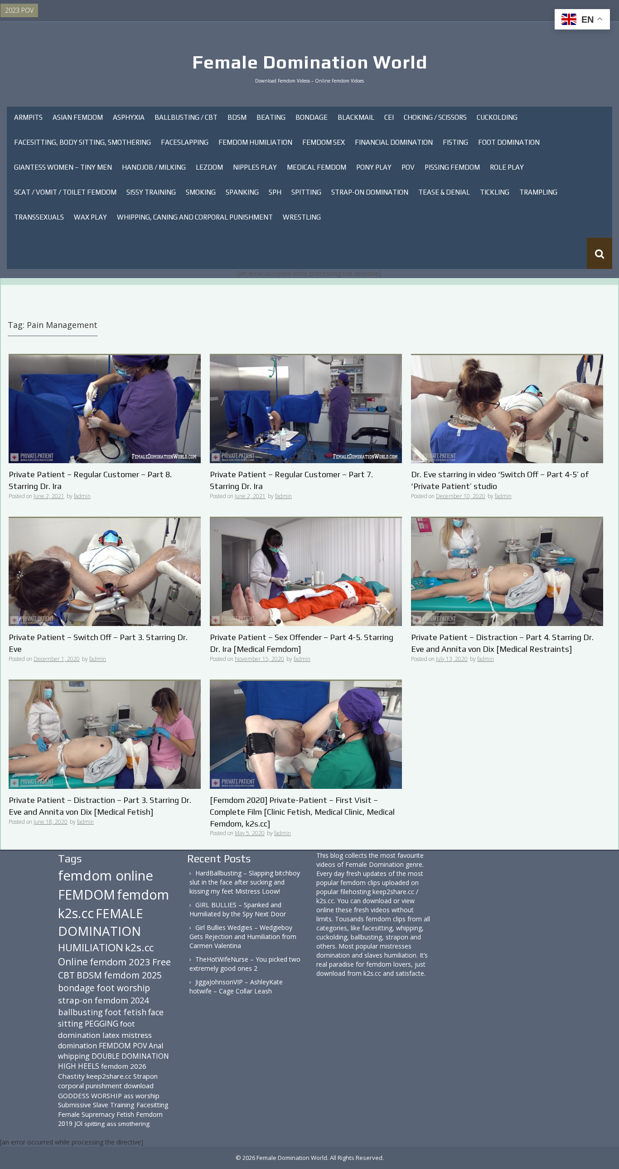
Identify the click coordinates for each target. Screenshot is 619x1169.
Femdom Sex (323, 142)
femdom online (105, 875)
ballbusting (80, 1012)
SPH (275, 192)
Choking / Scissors (435, 117)
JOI (78, 1123)
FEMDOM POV (123, 1046)
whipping (74, 1056)
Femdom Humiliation (255, 142)
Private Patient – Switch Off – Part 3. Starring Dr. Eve (98, 643)
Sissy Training (151, 192)
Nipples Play (255, 167)
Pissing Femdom (452, 167)
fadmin (82, 496)
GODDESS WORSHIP (90, 1095)
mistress (136, 1035)
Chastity (71, 1076)
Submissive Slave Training (96, 1105)
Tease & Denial (444, 192)
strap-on (75, 1000)
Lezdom (209, 167)
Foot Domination (509, 142)
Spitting (306, 192)
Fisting (455, 142)
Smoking (201, 192)
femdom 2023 (120, 961)
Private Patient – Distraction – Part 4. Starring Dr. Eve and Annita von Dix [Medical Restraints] (502, 643)
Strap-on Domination (369, 192)
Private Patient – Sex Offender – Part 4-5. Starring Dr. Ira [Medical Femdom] (301, 643)
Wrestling (302, 217)
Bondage (311, 117)
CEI (389, 117)
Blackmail (356, 117)
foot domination (96, 1029)
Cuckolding (497, 117)
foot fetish (125, 1012)
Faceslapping (184, 142)
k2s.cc (139, 947)
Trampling (538, 192)
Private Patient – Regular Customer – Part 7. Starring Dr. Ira (291, 480)
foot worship (123, 988)
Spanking (242, 192)
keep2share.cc (109, 1076)
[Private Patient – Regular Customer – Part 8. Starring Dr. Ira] (105, 408)
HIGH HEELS (78, 1066)
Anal (156, 1046)
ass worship (142, 1095)
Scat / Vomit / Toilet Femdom (65, 192)
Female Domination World (309, 62)
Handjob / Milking (154, 167)
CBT (66, 975)
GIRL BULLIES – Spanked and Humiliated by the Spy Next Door (237, 909)
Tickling (494, 192)
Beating (270, 117)
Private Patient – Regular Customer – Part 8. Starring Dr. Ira (90, 480)
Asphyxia (129, 117)
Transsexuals (39, 217)
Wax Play (90, 217)
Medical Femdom (316, 167)
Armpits (28, 117)
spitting (94, 1124)
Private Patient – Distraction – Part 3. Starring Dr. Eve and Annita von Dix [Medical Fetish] (100, 806)
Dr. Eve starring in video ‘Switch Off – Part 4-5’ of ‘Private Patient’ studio (500, 480)
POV (408, 167)
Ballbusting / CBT (186, 117)
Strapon (145, 1076)
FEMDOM (86, 894)
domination (77, 1046)
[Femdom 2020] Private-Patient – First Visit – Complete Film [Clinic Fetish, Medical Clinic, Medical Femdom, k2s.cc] (302, 811)
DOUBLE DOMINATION (130, 1056)
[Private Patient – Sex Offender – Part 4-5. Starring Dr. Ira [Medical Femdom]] (306, 571)
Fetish (125, 1114)
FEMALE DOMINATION (100, 922)
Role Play (507, 167)
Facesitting (152, 1105)
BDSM (237, 117)
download (139, 1085)
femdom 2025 (133, 975)
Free (161, 962)
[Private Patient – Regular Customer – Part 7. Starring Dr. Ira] (306, 408)
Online (73, 961)
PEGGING (101, 1023)
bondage (76, 988)
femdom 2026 (123, 1066)
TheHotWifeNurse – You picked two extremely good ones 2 (244, 964)
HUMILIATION (90, 947)
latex (111, 1035)
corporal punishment (90, 1085)
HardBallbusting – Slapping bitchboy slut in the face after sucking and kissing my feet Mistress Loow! (244, 882)
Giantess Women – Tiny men (63, 167)
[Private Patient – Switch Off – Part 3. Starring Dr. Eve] (105, 571)
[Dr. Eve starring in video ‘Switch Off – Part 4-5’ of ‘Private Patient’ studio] (507, 408)
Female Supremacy (86, 1114)
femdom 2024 (122, 1000)
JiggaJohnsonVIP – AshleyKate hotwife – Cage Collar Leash (236, 986)
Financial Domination (394, 142)
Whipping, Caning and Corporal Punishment (195, 217)
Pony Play (374, 167)
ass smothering (128, 1124)
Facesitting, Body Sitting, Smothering (82, 142)
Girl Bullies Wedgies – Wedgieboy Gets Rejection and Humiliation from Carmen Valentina (242, 936)
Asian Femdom (78, 117)
